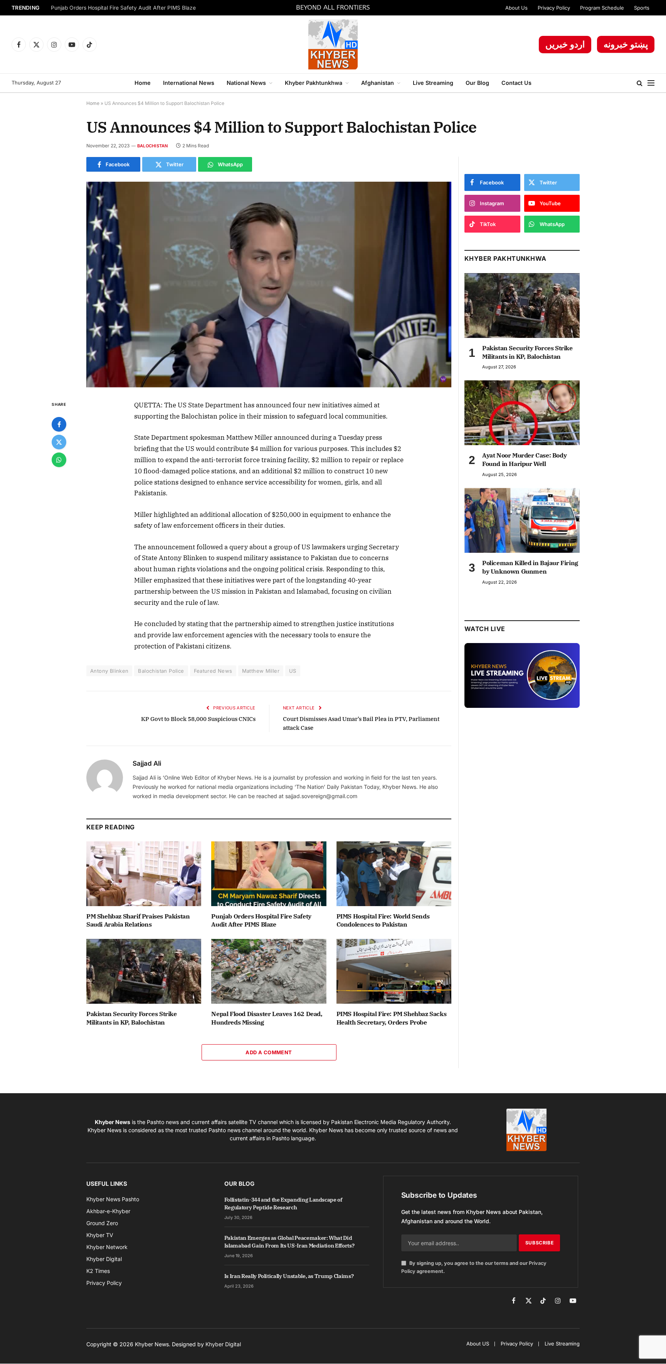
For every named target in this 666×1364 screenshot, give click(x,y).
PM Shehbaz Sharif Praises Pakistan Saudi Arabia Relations (138, 920)
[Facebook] (59, 424)
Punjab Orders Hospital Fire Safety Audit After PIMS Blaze (123, 8)
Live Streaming (433, 82)
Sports (641, 8)
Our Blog (477, 82)
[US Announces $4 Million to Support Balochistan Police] (268, 284)
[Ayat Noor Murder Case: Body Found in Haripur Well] (522, 412)
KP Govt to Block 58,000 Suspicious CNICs (198, 719)
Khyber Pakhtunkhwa (313, 82)
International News (188, 82)
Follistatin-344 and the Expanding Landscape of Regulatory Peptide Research (283, 1203)
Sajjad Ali (147, 763)
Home (143, 82)
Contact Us (516, 82)
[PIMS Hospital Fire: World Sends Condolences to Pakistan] (393, 873)
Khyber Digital (223, 1344)
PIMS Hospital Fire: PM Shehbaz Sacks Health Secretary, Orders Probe (391, 1018)
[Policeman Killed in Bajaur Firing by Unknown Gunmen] (522, 520)
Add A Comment (269, 1052)
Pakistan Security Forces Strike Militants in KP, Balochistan (131, 1018)
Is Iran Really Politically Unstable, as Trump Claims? (288, 1276)
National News (246, 82)
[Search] (639, 83)
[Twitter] (59, 442)
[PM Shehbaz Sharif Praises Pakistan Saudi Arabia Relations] (143, 873)
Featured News (213, 671)
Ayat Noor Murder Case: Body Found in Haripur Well (524, 459)
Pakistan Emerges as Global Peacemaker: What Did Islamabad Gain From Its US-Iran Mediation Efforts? (289, 1241)
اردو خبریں (565, 44)
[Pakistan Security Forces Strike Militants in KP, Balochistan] (143, 971)
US (292, 671)
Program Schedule (602, 8)
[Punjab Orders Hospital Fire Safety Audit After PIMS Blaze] (268, 873)
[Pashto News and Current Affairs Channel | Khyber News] (332, 44)
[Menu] (651, 83)
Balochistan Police (161, 671)
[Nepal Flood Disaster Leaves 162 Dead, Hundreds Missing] (268, 971)
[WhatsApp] (59, 459)
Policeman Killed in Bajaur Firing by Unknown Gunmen (530, 567)
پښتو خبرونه (626, 44)
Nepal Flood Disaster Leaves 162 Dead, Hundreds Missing (266, 1018)
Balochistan (152, 146)
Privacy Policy (554, 8)
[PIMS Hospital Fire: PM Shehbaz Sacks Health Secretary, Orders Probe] (393, 971)
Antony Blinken (109, 671)
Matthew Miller (260, 671)
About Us (516, 8)
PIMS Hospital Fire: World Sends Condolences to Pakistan (383, 920)
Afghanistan (377, 82)
